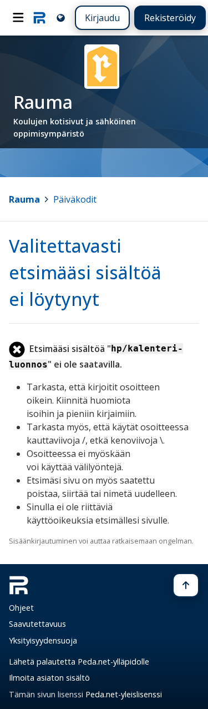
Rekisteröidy (170, 18)
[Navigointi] (18, 17)
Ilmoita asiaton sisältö (49, 677)
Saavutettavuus (37, 624)
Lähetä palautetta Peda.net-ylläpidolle (79, 661)
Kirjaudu (102, 18)
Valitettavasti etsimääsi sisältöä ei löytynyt (85, 272)
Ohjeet (21, 607)
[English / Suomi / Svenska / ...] (60, 17)
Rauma (24, 199)
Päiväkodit (75, 199)
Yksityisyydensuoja (43, 640)
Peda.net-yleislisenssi (123, 694)
